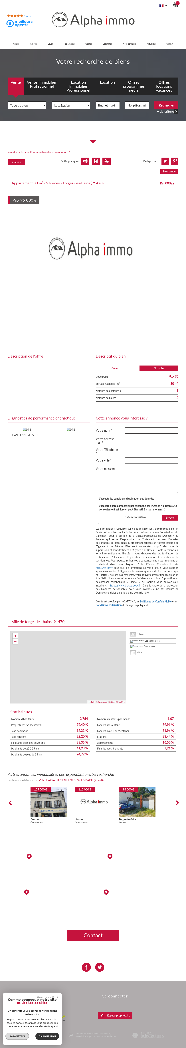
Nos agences (69, 44)
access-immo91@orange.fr (137, 870)
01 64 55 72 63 (49, 917)
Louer (50, 44)
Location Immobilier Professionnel (78, 86)
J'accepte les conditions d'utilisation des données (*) (128, 498)
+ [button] (15, 636)
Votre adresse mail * (105, 440)
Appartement (61, 152)
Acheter (33, 44)
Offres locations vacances (164, 86)
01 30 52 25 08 (137, 906)
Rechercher (166, 105)
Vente (16, 82)
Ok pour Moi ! (47, 1036)
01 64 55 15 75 (137, 881)
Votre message (106, 469)
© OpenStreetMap (117, 701)
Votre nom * (104, 430)
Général (116, 368)
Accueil (16, 44)
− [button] (15, 641)
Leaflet (91, 701)
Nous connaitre (129, 44)
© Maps (102, 701)
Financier (159, 368)
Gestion (88, 44)
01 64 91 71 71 (49, 870)
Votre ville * (104, 460)
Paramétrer (17, 1036)
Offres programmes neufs (134, 86)
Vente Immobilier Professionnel (42, 84)
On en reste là (45, 997)
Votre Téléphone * (107, 451)
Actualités (151, 44)
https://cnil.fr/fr (104, 567)
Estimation (107, 44)
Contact (169, 44)
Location (107, 82)
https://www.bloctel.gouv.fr (125, 585)
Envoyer (170, 517)
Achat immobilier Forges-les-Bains (35, 152)
